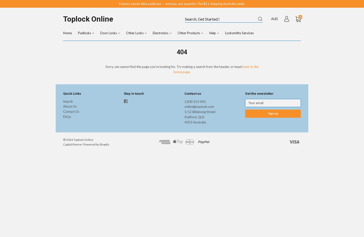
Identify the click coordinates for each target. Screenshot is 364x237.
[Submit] (260, 19)
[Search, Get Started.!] (223, 19)
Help (213, 33)
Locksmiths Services (239, 33)
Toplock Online (88, 19)
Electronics (161, 33)
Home (67, 33)
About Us (70, 106)
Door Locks (109, 33)
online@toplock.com (199, 107)
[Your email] (273, 103)
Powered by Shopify (96, 144)
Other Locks (135, 33)
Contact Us (71, 112)
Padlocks (85, 33)
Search (68, 101)
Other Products (189, 33)
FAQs (67, 117)
